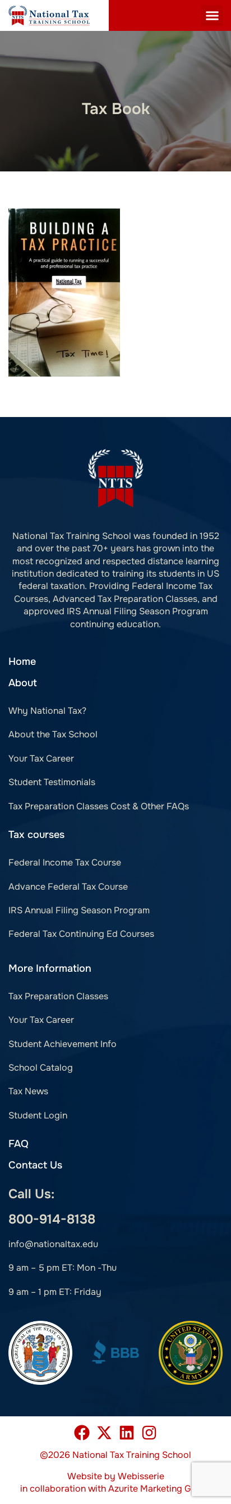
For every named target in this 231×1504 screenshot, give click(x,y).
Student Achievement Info (62, 1044)
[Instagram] (149, 1432)
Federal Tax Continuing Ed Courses (81, 934)
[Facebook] (82, 1432)
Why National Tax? (47, 711)
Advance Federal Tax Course (68, 887)
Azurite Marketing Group (159, 1488)
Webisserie (141, 1476)
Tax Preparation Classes (58, 996)
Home (22, 661)
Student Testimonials (51, 782)
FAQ (18, 1144)
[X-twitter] (104, 1432)
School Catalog (40, 1067)
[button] (212, 15)
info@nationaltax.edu (53, 1244)
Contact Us (35, 1165)
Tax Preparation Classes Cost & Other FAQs (98, 806)
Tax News (28, 1091)
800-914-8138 (51, 1219)
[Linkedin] (127, 1432)
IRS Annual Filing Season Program (79, 910)
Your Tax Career (41, 758)
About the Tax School (53, 734)
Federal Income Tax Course (64, 862)
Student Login (37, 1115)
